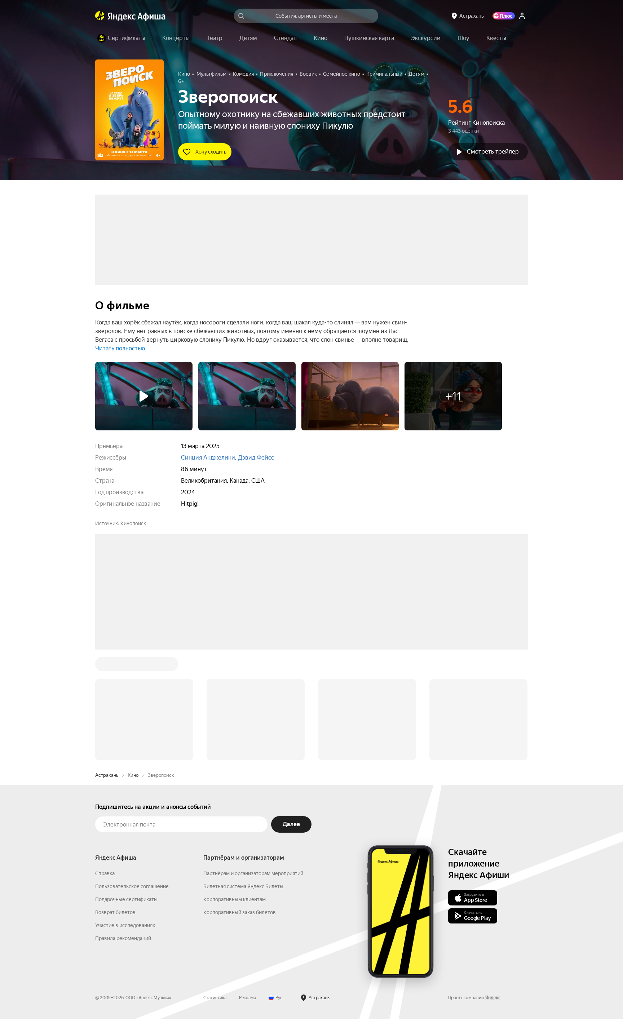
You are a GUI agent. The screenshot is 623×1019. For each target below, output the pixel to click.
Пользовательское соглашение (132, 777)
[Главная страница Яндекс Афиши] (100, 16)
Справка (105, 764)
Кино (133, 666)
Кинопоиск (133, 523)
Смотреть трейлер (493, 151)
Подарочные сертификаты (126, 790)
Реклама (247, 888)
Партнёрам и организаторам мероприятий (253, 764)
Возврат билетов (115, 803)
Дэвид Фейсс (256, 457)
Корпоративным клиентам (234, 790)
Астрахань (106, 666)
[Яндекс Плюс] (503, 15)
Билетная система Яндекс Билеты (243, 777)
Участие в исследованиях (125, 816)
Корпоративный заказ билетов (239, 803)
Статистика (214, 888)
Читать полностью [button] (120, 348)
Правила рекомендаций (123, 829)
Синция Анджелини (208, 457)
